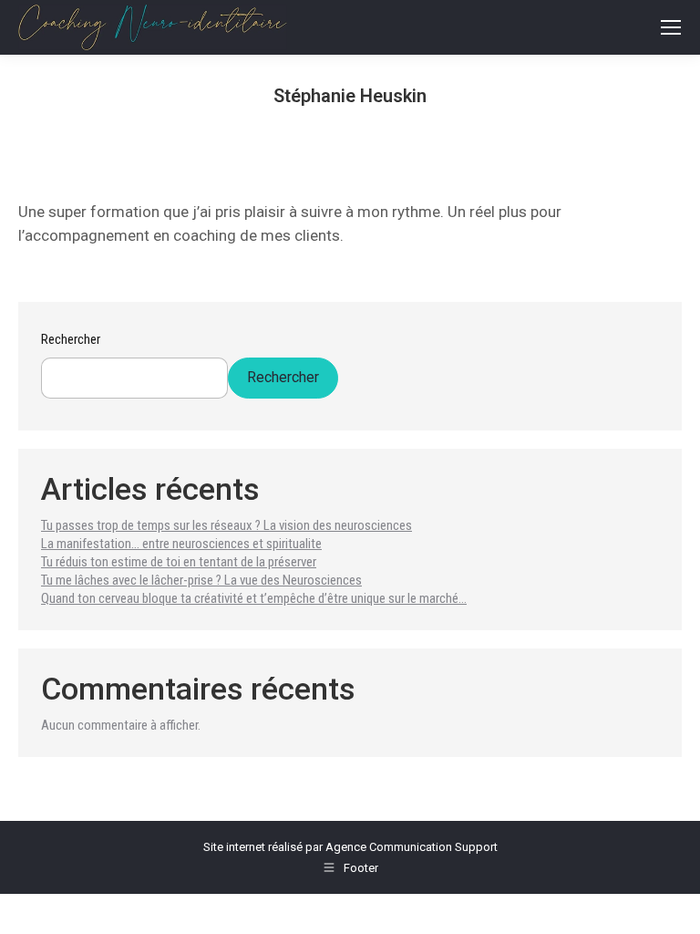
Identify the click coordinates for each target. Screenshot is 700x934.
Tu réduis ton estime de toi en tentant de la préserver (178, 562)
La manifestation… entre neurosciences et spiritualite (181, 543)
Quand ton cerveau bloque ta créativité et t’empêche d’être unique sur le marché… (254, 598)
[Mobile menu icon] (671, 27)
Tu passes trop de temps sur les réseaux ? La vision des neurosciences (226, 525)
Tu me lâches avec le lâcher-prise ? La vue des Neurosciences (201, 580)
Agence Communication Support (411, 847)
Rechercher (70, 339)
